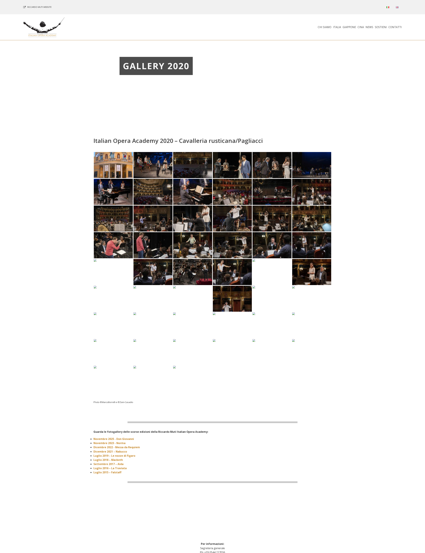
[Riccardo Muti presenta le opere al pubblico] (152, 165)
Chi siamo (324, 27)
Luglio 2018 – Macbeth (108, 460)
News (369, 27)
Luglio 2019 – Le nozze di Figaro (114, 456)
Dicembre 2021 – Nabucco (110, 451)
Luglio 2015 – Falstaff (107, 472)
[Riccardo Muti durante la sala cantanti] (232, 192)
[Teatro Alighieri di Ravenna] (113, 165)
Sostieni (381, 27)
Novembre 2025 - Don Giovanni (113, 439)
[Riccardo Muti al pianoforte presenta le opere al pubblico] (311, 165)
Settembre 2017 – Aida (108, 464)
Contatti (395, 27)
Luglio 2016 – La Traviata (110, 468)
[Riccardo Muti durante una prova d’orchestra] (192, 219)
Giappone (349, 27)
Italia (337, 27)
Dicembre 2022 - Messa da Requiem (116, 447)
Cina (361, 27)
